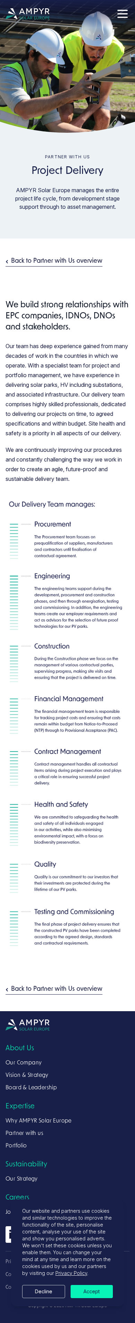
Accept (91, 1291)
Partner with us (24, 1133)
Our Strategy (22, 1179)
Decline (43, 1291)
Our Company (24, 1063)
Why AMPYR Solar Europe (39, 1121)
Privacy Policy (71, 1273)
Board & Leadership (31, 1088)
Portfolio (16, 1146)
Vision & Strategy (27, 1075)
